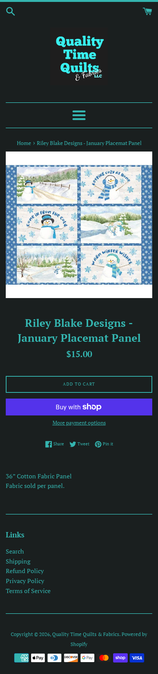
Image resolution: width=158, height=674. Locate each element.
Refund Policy (25, 571)
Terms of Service (28, 591)
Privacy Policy (25, 581)
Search (15, 551)
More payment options (79, 422)
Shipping (18, 561)
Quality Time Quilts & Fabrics (85, 634)
